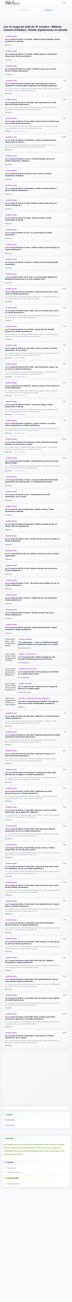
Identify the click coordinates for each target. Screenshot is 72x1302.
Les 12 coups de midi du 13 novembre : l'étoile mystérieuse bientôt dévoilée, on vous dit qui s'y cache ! (31, 443)
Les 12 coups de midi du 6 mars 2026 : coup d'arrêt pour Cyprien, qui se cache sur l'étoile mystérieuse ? (31, 368)
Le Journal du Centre (25, 648)
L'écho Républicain (24, 663)
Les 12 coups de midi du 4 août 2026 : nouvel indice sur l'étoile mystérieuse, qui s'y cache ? (29, 1037)
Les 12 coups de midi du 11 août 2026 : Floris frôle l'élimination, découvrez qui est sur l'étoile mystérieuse (29, 924)
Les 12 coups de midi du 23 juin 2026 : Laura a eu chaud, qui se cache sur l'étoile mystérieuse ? (32, 312)
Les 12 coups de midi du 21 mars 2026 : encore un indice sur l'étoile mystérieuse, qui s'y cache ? (31, 349)
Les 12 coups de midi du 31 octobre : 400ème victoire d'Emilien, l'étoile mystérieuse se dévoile (32, 40)
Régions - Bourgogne (26, 639)
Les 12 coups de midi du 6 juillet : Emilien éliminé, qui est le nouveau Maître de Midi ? (32, 462)
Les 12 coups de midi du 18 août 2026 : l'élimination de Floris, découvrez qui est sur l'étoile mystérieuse (28, 792)
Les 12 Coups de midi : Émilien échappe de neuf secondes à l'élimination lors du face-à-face (36, 658)
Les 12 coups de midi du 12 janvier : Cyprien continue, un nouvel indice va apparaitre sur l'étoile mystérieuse (30, 424)
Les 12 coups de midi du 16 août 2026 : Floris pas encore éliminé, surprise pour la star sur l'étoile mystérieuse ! (30, 830)
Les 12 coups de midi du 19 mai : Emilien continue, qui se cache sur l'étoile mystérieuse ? (31, 569)
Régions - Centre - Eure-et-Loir (28, 654)
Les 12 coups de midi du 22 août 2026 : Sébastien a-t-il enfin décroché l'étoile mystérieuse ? (32, 717)
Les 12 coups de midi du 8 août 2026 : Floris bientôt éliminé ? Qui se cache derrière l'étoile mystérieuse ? (31, 980)
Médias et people (12, 36)
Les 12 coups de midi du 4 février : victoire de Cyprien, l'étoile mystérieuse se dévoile (29, 405)
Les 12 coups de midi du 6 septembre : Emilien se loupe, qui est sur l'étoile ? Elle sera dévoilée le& (31, 525)
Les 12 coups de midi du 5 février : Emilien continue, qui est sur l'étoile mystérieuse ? (29, 614)
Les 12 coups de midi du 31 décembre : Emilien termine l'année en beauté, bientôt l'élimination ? (31, 189)
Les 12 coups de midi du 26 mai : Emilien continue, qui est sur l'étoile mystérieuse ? (32, 555)
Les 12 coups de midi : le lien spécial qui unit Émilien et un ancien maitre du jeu (38, 673)
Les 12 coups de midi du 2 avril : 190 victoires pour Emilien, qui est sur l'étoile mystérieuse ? (32, 584)
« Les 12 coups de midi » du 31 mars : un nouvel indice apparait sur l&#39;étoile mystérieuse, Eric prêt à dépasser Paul (31, 278)
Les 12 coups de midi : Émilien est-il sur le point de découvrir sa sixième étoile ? (37, 687)
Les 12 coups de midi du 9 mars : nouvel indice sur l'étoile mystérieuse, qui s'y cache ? (27, 495)
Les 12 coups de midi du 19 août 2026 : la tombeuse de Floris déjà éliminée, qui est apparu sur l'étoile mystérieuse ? (30, 773)
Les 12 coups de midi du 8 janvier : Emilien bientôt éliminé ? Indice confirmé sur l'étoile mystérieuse (31, 628)
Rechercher (49, 10)
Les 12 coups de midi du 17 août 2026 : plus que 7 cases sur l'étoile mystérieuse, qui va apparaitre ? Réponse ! (31, 811)
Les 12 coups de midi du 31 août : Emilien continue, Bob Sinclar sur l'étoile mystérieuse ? (31, 204)
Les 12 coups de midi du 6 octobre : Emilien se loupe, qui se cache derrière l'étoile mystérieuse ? (30, 70)
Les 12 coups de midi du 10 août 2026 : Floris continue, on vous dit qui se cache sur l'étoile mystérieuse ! (32, 943)
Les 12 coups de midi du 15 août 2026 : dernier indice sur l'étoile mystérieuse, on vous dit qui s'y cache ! (30, 849)
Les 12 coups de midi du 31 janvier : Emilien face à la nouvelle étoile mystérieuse (31, 263)
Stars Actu (9, 45)
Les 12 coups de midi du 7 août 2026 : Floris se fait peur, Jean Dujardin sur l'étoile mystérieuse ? (32, 999)
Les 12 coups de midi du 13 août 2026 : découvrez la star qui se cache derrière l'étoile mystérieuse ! (32, 886)
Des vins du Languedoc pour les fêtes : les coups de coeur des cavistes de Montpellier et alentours (38, 702)
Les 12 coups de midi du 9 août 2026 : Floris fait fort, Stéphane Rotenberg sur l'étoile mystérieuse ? (29, 961)
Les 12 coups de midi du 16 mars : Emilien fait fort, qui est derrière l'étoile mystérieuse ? (31, 599)
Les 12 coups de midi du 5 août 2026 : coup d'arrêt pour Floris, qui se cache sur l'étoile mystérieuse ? (31, 293)
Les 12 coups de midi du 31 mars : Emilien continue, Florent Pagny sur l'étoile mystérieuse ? (32, 248)
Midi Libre (22, 707)
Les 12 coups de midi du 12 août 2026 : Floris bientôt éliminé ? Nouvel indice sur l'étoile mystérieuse (32, 905)
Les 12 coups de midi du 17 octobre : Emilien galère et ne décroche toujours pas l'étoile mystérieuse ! (31, 55)
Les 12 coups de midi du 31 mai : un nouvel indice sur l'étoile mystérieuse (28, 234)
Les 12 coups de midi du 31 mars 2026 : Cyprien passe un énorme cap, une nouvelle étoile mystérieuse (32, 122)
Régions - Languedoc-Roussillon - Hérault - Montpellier (35, 698)
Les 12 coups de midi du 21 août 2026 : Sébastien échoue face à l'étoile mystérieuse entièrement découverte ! (32, 736)
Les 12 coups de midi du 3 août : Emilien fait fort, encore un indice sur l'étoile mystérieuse (32, 540)
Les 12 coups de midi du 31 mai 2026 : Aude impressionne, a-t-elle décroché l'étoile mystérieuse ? (30, 103)
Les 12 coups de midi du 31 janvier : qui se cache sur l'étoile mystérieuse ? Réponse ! (28, 174)
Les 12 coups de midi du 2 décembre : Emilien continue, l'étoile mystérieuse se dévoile (29, 510)
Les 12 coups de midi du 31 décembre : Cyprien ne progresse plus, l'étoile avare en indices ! (30, 141)
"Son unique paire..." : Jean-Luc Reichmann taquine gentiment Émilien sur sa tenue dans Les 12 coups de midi (39, 644)
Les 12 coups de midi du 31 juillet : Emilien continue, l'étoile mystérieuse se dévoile (28, 219)
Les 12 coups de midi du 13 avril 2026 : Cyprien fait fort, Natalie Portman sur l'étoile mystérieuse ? (29, 330)
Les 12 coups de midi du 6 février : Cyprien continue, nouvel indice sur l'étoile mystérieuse (32, 387)
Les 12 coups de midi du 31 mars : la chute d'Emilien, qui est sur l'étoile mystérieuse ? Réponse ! (30, 160)
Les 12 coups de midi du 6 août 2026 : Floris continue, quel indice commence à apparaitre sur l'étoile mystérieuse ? (30, 1018)
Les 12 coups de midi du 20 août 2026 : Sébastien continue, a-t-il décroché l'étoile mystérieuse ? (30, 755)
